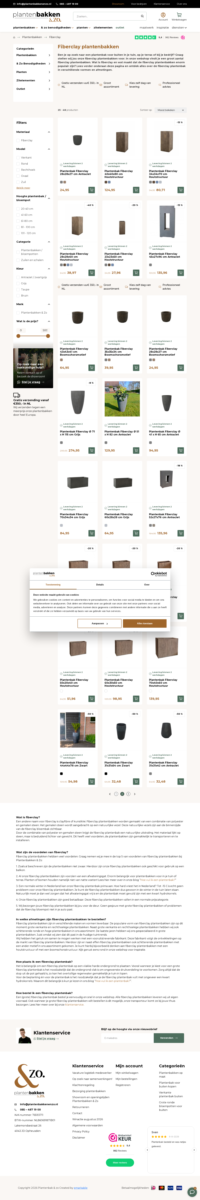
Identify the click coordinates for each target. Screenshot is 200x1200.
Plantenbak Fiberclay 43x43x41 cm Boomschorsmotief (74, 351)
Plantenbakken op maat (171, 1074)
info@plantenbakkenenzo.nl (34, 4)
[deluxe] (109, 182)
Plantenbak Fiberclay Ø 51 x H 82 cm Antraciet (122, 433)
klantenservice (74, 1004)
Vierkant (26, 157)
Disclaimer (78, 1137)
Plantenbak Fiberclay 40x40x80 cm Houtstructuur (119, 174)
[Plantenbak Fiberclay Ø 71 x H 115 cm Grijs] (78, 399)
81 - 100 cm (28, 227)
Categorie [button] (23, 241)
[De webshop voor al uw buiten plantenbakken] (14, 37)
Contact (77, 1113)
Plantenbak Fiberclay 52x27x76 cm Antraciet (164, 516)
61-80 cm (26, 221)
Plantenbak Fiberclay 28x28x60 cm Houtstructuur (74, 256)
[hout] (61, 690)
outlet (120, 27)
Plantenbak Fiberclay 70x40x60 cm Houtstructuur (163, 682)
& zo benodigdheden (56, 27)
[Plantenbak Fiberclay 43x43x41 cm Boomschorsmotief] (78, 316)
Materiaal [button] (23, 131)
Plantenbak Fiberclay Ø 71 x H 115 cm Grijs (77, 433)
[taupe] (153, 525)
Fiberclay (26, 140)
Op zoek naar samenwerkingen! (92, 1078)
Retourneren (80, 1107)
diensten (178, 27)
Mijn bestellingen (126, 1078)
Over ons (182, 4)
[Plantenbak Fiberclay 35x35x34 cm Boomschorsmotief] (122, 316)
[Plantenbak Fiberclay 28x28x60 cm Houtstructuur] (78, 221)
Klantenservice (162, 4)
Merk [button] (19, 304)
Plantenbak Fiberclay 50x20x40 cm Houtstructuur (74, 682)
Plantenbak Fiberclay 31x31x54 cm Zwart (119, 764)
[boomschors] (64, 182)
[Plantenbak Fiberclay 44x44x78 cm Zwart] (78, 730)
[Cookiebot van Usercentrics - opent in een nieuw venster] (153, 574)
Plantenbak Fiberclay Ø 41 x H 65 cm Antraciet (164, 433)
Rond (24, 163)
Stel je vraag (31, 382)
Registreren (123, 1085)
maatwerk (147, 27)
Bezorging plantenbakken (89, 1091)
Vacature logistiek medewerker (92, 1072)
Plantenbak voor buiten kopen (169, 1084)
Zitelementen (25, 80)
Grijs (23, 283)
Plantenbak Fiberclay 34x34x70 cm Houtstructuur (163, 174)
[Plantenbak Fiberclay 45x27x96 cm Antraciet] (167, 221)
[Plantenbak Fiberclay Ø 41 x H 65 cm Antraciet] (167, 399)
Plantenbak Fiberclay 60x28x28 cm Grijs (119, 516)
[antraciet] (61, 182)
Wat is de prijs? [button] (27, 321)
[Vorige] (109, 794)
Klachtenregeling (83, 1085)
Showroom (118, 4)
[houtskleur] (106, 182)
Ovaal (24, 175)
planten (83, 27)
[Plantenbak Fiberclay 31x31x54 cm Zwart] (122, 730)
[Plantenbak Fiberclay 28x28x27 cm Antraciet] (78, 138)
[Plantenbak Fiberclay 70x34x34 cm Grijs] (78, 481)
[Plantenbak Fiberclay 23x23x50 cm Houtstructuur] (122, 221)
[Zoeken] (142, 16)
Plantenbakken (26, 55)
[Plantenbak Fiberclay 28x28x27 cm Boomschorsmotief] (167, 316)
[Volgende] (134, 794)
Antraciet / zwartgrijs (34, 277)
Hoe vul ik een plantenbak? (157, 879)
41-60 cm (26, 214)
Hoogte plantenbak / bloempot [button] (31, 198)
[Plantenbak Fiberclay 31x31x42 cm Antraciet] (167, 730)
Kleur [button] (20, 268)
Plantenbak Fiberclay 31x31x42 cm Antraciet (164, 764)
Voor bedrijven (139, 4)
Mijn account (129, 1066)
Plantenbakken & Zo (34, 312)
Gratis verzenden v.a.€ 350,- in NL (80, 85)
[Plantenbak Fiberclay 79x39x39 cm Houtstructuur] (122, 564)
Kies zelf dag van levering (140, 85)
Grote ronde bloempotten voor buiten (170, 1106)
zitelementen (103, 27)
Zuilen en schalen (32, 260)
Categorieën (172, 1066)
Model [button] (20, 149)
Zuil (23, 182)
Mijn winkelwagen (127, 1072)
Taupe (25, 289)
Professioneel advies (171, 85)
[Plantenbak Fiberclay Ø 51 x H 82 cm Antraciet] (122, 399)
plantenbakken (24, 27)
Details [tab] (100, 584)
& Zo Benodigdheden (31, 63)
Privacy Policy (81, 1131)
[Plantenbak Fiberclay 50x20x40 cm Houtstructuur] (78, 647)
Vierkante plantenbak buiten (171, 1094)
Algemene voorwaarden (87, 1125)
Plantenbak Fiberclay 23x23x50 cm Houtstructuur (119, 256)
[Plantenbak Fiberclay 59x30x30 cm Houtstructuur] (167, 564)
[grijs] (160, 182)
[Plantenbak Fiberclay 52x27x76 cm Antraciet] (167, 481)
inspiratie (163, 27)
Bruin (24, 295)
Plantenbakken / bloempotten (31, 252)
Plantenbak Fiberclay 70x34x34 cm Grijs (74, 516)
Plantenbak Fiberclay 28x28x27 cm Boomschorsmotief (163, 351)
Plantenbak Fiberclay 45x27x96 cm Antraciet (164, 255)
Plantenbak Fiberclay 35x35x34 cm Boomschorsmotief (119, 351)
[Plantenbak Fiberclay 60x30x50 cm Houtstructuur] (122, 647)
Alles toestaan (144, 623)
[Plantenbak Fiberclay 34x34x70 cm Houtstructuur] (167, 138)
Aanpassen (98, 623)
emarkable (81, 1187)
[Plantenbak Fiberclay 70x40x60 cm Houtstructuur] (167, 647)
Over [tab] (147, 584)
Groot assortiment (111, 85)
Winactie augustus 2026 (87, 1119)
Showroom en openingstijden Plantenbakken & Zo (90, 1099)
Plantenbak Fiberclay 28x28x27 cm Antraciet (75, 173)
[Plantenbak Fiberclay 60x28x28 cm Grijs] (122, 481)
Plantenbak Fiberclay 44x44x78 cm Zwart (74, 764)
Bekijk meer (23, 187)
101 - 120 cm (28, 233)
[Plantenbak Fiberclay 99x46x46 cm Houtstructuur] (78, 564)
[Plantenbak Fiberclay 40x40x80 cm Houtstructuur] (122, 138)
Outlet (20, 88)
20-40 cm (27, 208)
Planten (21, 72)
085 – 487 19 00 (69, 4)
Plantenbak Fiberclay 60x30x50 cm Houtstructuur (119, 682)
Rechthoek (28, 169)
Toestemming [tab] (53, 584)
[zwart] (61, 773)
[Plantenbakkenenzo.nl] (37, 17)
